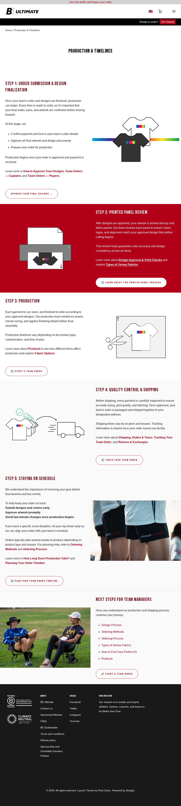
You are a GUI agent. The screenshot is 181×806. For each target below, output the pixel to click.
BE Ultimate (47, 702)
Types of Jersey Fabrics (116, 645)
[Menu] (171, 11)
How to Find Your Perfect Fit (119, 651)
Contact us (46, 708)
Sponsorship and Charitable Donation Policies (51, 751)
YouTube (75, 721)
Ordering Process (112, 638)
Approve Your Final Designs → (31, 194)
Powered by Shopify (123, 790)
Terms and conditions (52, 733)
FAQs (43, 721)
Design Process (111, 625)
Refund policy (48, 740)
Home (8, 30)
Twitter (73, 708)
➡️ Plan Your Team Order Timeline (34, 581)
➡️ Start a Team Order (26, 371)
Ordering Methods (112, 631)
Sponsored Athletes (51, 714)
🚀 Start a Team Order (117, 674)
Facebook (75, 702)
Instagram (75, 714)
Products (107, 658)
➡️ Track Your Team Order (119, 460)
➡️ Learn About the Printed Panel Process (131, 282)
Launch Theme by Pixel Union (94, 790)
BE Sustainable (48, 727)
